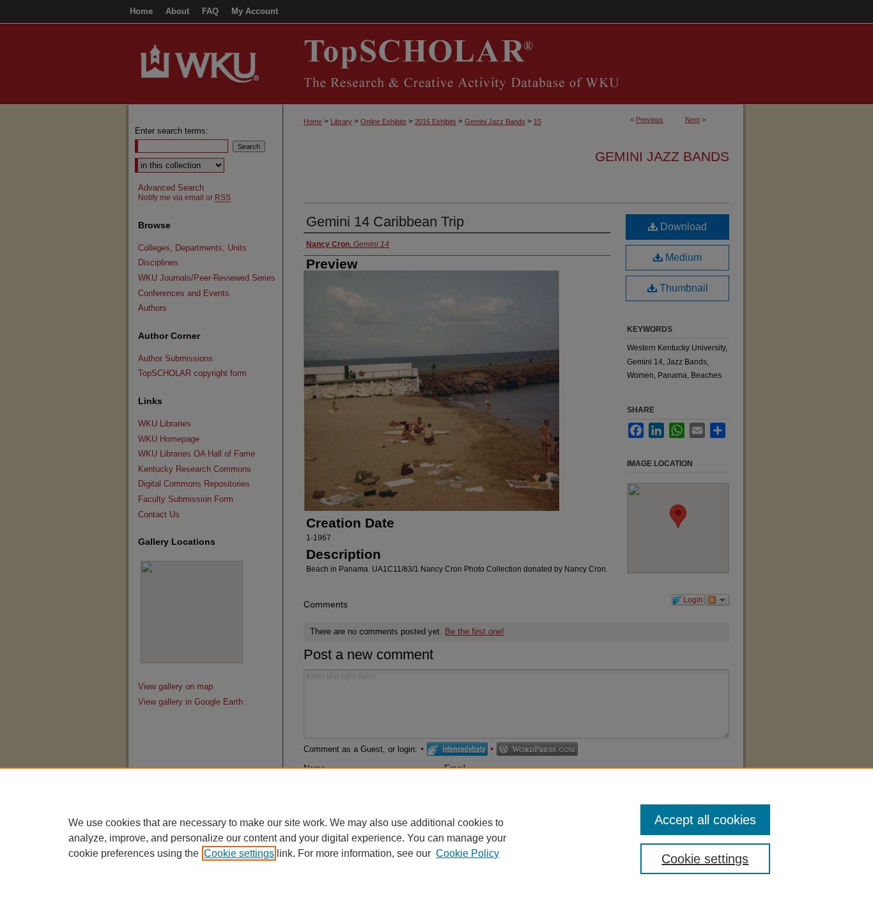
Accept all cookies (705, 820)
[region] (436, 837)
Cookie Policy (467, 853)
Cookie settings (239, 853)
